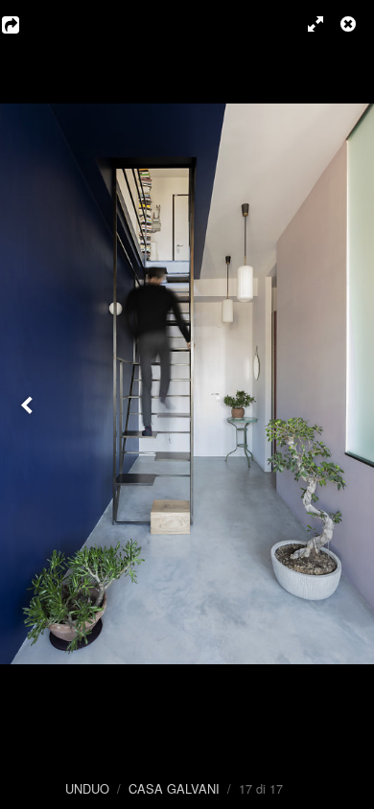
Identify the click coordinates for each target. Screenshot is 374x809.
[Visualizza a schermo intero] (307, 24)
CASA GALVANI (174, 788)
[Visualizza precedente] (29, 404)
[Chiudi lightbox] (350, 24)
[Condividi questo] (24, 24)
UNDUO (87, 788)
